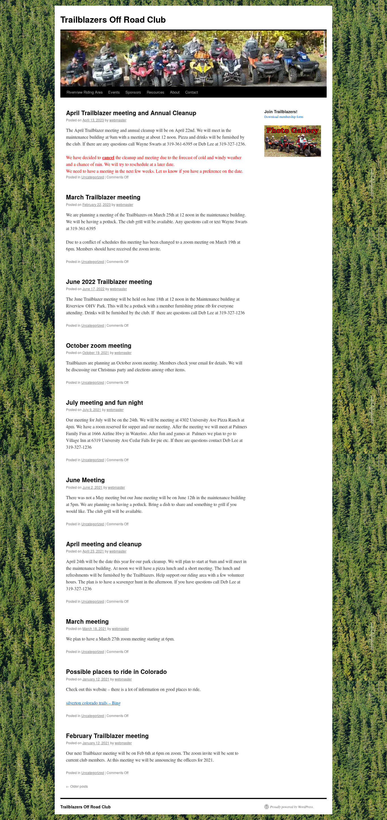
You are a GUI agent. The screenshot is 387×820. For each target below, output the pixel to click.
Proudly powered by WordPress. (292, 806)
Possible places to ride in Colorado (116, 671)
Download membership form (283, 116)
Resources (155, 92)
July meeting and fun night (104, 402)
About (175, 92)
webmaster (117, 119)
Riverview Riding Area (85, 92)
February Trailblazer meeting (107, 735)
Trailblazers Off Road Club (113, 19)
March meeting (87, 621)
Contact (191, 92)
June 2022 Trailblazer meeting (109, 281)
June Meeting (85, 479)
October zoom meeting (98, 345)
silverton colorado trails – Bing (93, 703)
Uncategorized (92, 176)
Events (114, 92)
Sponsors (133, 92)
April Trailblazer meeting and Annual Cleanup (131, 112)
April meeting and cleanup (104, 543)
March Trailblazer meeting (103, 197)
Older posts (77, 786)
